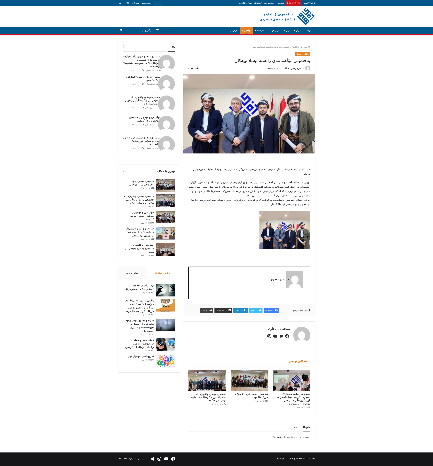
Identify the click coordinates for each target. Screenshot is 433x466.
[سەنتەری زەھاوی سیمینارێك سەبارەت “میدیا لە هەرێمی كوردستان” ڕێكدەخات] (165, 233)
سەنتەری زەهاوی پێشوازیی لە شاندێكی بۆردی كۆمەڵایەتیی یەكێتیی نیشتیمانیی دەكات (208, 397)
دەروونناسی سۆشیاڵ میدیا (141, 356)
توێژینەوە (275, 30)
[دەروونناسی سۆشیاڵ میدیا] (165, 361)
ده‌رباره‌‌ (135, 3)
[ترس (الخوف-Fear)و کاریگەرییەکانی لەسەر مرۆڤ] (165, 290)
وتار (287, 30)
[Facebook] (287, 335)
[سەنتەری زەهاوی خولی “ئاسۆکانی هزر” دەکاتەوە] (249, 380)
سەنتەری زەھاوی (297, 68)
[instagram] (304, 297)
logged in (288, 437)
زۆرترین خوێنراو (163, 272)
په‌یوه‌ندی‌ (146, 3)
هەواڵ (299, 30)
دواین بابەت (132, 272)
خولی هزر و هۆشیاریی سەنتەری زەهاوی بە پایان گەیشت (141, 216)
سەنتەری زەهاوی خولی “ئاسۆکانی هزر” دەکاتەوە (261, 3)
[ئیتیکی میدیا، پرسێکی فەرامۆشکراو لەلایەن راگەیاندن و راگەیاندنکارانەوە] (165, 344)
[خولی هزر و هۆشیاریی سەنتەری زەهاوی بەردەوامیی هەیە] (165, 249)
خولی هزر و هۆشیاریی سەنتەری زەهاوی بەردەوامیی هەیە (139, 248)
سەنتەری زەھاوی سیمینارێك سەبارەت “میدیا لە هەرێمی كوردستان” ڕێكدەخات (142, 141)
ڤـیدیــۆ (234, 30)
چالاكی (247, 30)
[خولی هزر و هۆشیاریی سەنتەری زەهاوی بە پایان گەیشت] (165, 217)
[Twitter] (281, 335)
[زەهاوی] (287, 16)
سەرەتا (309, 30)
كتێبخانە (260, 30)
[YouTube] (275, 335)
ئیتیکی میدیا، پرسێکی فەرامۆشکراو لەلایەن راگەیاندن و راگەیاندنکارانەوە (139, 344)
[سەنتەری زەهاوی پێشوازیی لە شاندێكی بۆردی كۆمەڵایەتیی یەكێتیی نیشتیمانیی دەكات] (207, 380)
